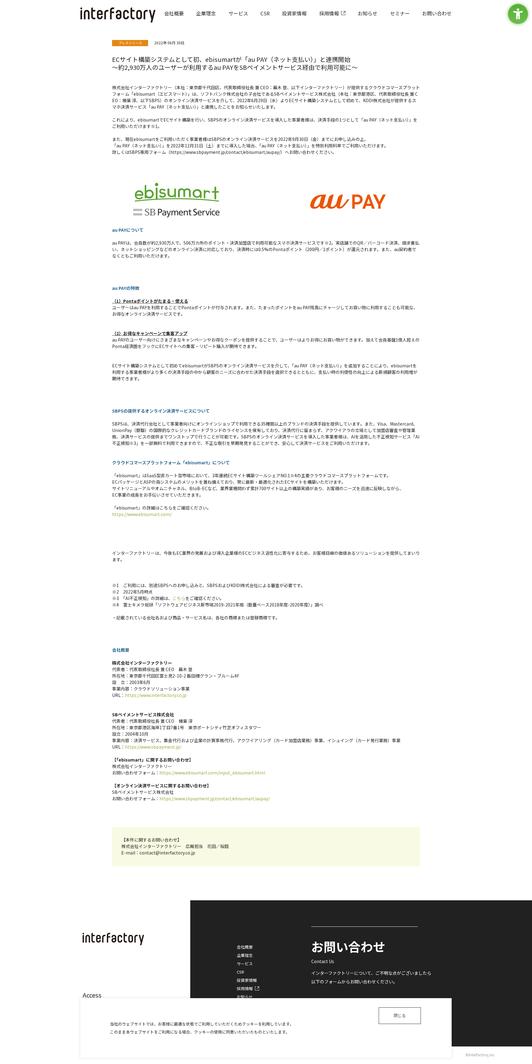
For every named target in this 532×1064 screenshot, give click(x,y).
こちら (178, 598)
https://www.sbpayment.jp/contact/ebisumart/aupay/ (214, 798)
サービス (245, 963)
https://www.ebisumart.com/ (141, 514)
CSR (240, 972)
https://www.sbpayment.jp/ (153, 747)
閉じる (400, 1015)
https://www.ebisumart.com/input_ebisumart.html (212, 773)
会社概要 (245, 947)
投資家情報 (247, 980)
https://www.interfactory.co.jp (156, 695)
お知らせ (245, 997)
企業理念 (245, 955)
